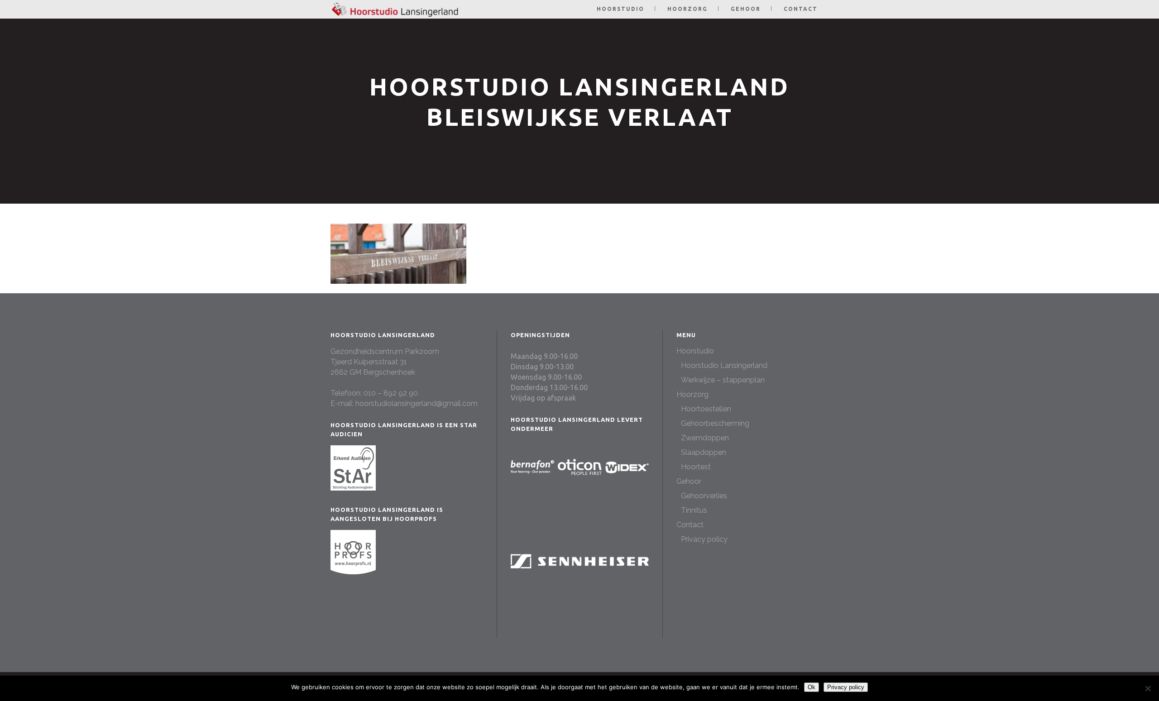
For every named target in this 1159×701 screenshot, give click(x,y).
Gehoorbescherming (715, 423)
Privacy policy (704, 539)
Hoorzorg (692, 394)
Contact (690, 524)
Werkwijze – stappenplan (723, 380)
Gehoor (688, 481)
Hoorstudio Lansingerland (724, 365)
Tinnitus (694, 510)
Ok (811, 687)
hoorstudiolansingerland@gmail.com (416, 403)
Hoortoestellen (706, 409)
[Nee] (1147, 688)
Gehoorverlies (704, 495)
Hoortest (696, 467)
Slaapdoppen (703, 452)
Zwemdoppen (705, 438)
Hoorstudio (695, 351)
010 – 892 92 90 (391, 393)
